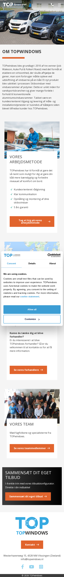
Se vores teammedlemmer (30, 448)
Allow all (32, 309)
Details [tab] (32, 263)
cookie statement (29, 296)
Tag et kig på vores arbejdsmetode (30, 221)
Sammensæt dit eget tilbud (26, 496)
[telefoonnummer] (50, 4)
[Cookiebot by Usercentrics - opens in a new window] (48, 255)
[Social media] (23, 567)
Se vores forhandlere (26, 370)
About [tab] (52, 263)
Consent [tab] (11, 263)
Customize (30, 319)
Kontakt (30, 544)
